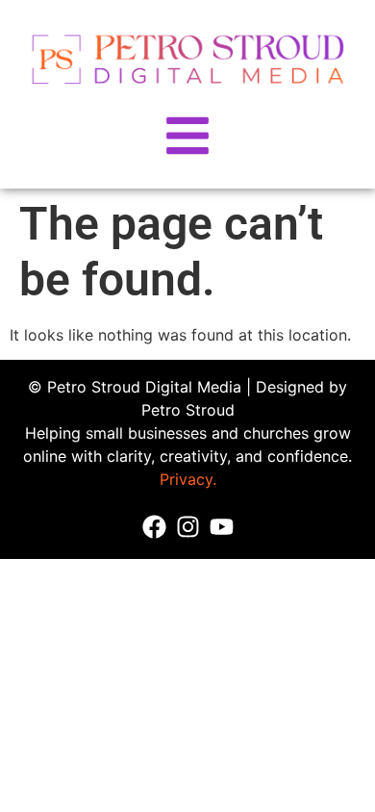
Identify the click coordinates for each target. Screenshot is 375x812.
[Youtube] (221, 527)
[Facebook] (154, 527)
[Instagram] (188, 527)
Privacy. (188, 479)
